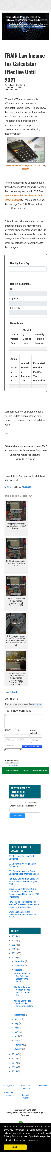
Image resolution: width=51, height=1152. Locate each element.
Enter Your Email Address (23, 805)
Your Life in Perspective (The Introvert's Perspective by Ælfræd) (26, 19)
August (18, 1019)
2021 (14, 953)
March (17, 1040)
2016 (14, 1067)
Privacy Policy (8, 1086)
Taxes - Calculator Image (17, 165)
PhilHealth (14, 308)
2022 (14, 949)
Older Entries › (40, 770)
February (18, 1044)
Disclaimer (42, 1086)
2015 (14, 1071)
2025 (14, 936)
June (17, 1027)
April (16, 1036)
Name (6, 731)
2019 (14, 1054)
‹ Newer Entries (11, 770)
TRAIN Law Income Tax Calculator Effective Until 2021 (23, 977)
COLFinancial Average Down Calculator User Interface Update (24, 872)
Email (19, 731)
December (19, 961)
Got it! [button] (15, 1147)
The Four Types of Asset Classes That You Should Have (22, 991)
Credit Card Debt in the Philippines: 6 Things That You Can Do (23, 914)
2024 (14, 940)
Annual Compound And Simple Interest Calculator (23, 1003)
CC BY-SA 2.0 (37, 165)
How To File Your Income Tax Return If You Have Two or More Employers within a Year (24, 904)
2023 (14, 945)
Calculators (15, 692)
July (16, 1023)
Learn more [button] (33, 1140)
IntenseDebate (13, 765)
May (16, 1032)
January (18, 1049)
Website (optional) (33, 732)
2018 (14, 1058)
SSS (11, 289)
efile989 (25, 169)
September (20, 1015)
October (18, 970)
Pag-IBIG (13, 298)
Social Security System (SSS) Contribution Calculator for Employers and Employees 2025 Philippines (24, 893)
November (19, 965)
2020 (14, 957)
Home (26, 770)
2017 (14, 1063)
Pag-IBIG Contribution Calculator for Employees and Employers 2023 (24, 881)
